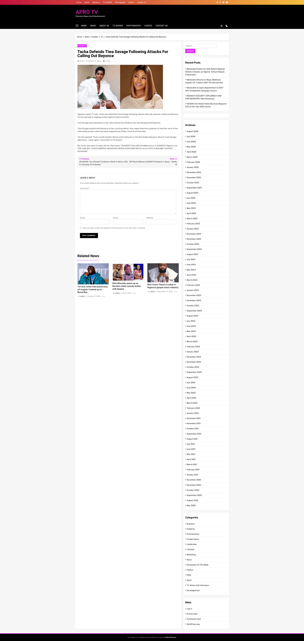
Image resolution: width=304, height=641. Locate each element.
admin (82, 61)
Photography (120, 2)
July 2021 (191, 444)
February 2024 (193, 285)
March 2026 (192, 157)
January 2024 (193, 290)
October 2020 (193, 490)
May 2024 (191, 270)
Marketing (191, 554)
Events (131, 2)
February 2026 (193, 162)
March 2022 (192, 403)
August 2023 (192, 316)
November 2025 (194, 177)
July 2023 (191, 321)
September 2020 (194, 495)
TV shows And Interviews (198, 585)
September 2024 (194, 249)
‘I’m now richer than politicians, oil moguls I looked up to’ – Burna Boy (92, 289)
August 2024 (192, 254)
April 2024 (191, 275)
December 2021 (194, 418)
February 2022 (193, 408)
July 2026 (191, 136)
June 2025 (191, 203)
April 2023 (191, 336)
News (87, 2)
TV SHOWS (107, 2)
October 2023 (193, 305)
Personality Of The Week (197, 565)
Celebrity (82, 46)
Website (149, 217)
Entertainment (193, 534)
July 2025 (191, 198)
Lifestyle (190, 549)
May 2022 (191, 393)
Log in (189, 609)
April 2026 (191, 152)
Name (82, 217)
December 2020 (194, 480)
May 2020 (191, 505)
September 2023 (194, 311)
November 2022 (194, 362)
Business (191, 524)
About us (96, 2)
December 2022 (194, 357)
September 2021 (194, 434)
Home (78, 2)
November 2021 (194, 423)
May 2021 (191, 454)
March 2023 (192, 341)
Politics (190, 570)
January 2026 (193, 167)
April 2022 (191, 398)
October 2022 (193, 367)
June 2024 (191, 264)
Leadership (192, 544)
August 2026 (192, 131)
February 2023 (193, 346)
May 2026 (191, 147)
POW (189, 575)
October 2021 (193, 428)
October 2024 (193, 244)
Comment (85, 188)
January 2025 (193, 229)
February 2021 (193, 469)
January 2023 (193, 352)
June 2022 (191, 388)
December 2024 (194, 234)
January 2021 (192, 475)
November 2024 (194, 239)
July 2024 (191, 259)
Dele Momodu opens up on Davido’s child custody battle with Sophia (126, 286)
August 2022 (192, 377)
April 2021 (191, 459)
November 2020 (194, 485)
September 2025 (194, 188)
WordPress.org (193, 624)
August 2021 (192, 439)
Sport (189, 580)
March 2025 (192, 218)
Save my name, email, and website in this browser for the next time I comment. (114, 228)
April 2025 (191, 213)
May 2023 (191, 331)
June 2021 (191, 449)
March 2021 (192, 464)
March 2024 (192, 280)
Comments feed (194, 619)
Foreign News (193, 539)
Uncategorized (193, 590)
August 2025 (192, 193)
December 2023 (194, 295)
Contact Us (141, 2)
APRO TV (87, 12)
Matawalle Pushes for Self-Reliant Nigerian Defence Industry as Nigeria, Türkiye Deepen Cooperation (205, 72)
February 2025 (193, 224)
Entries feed (192, 614)
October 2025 (193, 182)
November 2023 (194, 300)
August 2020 (192, 500)
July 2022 (191, 382)
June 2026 (191, 141)
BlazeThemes (171, 637)
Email (115, 217)
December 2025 (194, 172)
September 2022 (194, 372)
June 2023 (191, 326)
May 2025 (191, 208)
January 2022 (193, 413)
